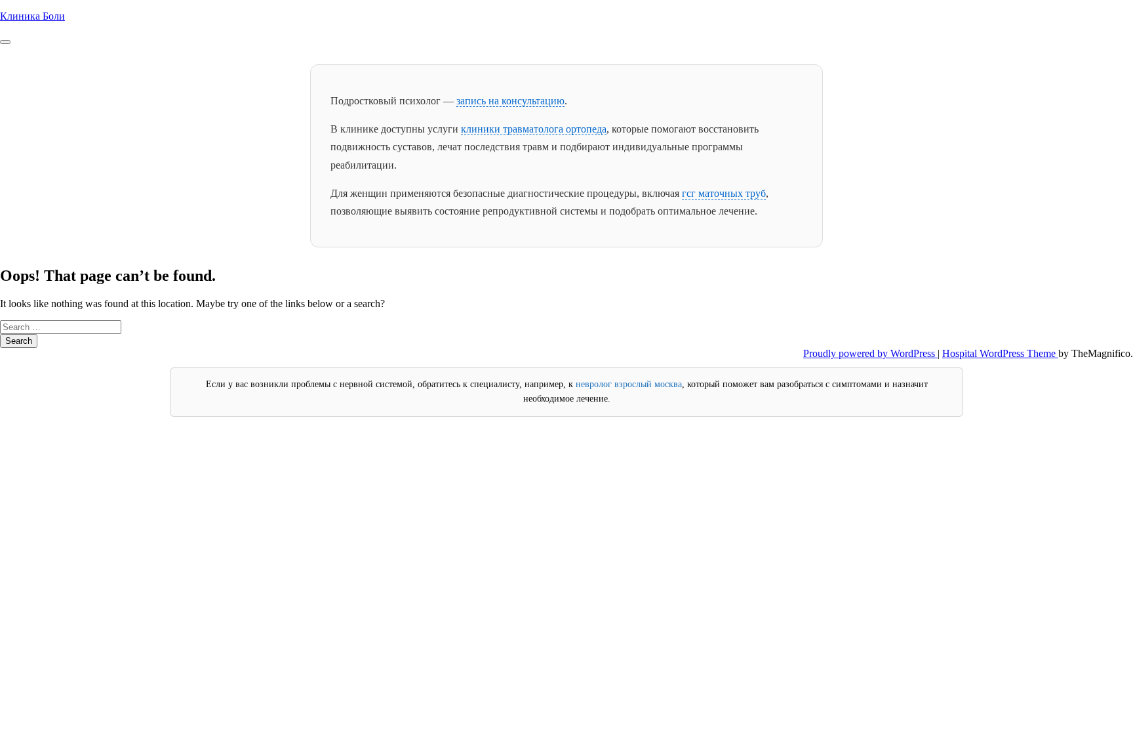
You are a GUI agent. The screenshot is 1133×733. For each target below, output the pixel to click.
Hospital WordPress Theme (1000, 353)
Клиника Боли (32, 16)
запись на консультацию (510, 100)
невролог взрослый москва (629, 384)
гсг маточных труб (724, 193)
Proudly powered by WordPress (870, 353)
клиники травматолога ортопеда (533, 129)
